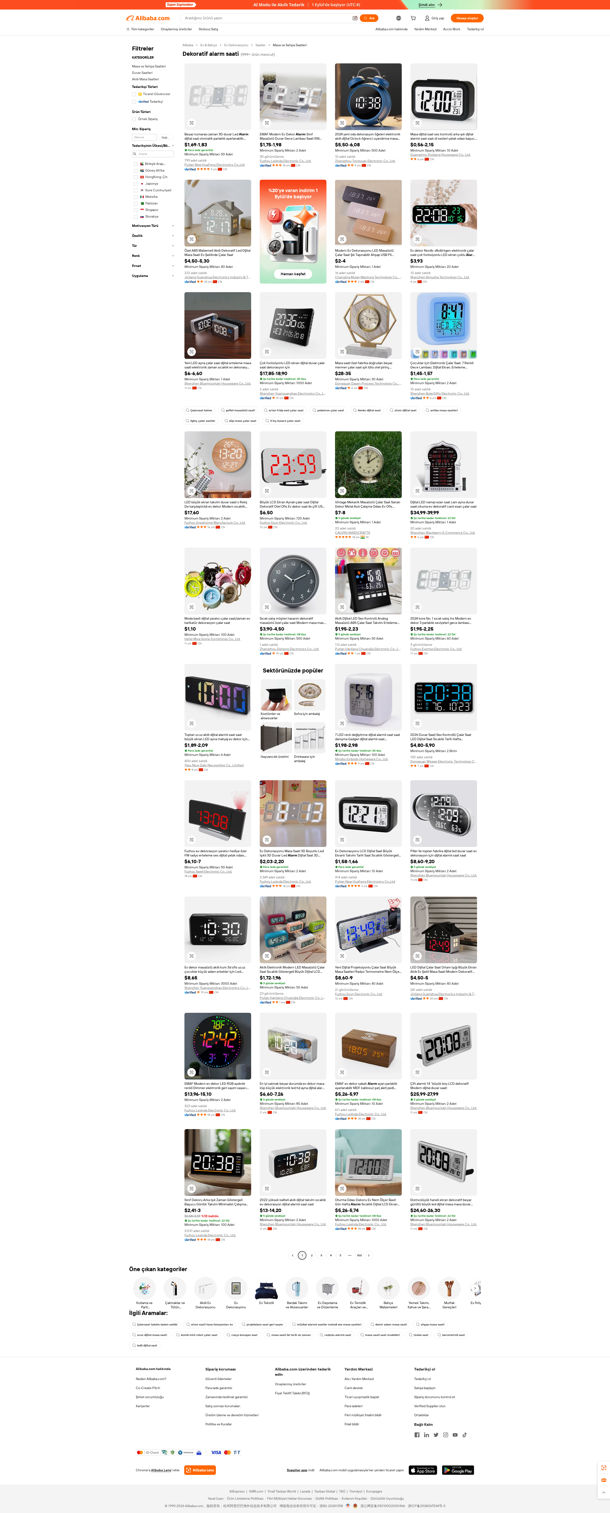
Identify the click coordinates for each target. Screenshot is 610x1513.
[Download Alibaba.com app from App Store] (423, 1470)
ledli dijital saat (147, 1345)
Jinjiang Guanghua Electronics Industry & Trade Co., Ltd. (217, 277)
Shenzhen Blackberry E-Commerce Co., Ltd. (442, 533)
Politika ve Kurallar (218, 1424)
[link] (604, 1468)
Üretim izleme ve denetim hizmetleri (232, 1415)
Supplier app (297, 1470)
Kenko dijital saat (369, 410)
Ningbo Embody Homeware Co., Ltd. (361, 759)
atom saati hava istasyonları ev (212, 1324)
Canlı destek (354, 1388)
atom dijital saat (406, 410)
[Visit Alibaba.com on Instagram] (445, 1435)
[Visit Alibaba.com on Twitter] (436, 1435)
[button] (355, 18)
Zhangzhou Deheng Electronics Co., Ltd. (289, 649)
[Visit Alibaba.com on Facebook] (417, 1435)
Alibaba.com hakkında (153, 1369)
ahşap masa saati (432, 1324)
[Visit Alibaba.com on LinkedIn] (426, 1435)
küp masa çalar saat (242, 421)
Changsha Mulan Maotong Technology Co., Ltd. (368, 277)
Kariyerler (143, 1406)
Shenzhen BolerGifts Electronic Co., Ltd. (439, 393)
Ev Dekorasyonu (236, 45)
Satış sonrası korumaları (222, 1406)
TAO (342, 1491)
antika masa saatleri (444, 410)
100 (359, 1255)
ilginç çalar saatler (202, 421)
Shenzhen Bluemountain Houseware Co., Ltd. (217, 383)
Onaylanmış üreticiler (290, 1384)
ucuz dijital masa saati (152, 1335)
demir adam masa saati (391, 1324)
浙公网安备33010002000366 (383, 1506)
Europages (374, 1491)
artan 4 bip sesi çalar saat (286, 410)
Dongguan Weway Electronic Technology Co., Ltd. (443, 761)
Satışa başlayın (425, 1388)
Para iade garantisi (218, 1388)
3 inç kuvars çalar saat (285, 421)
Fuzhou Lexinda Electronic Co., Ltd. (285, 161)
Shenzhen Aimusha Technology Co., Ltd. (439, 277)
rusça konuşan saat (244, 1335)
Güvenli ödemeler (218, 1379)
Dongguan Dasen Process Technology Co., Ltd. (368, 383)
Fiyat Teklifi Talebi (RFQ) (292, 1393)
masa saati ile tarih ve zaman (291, 1335)
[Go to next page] (369, 1255)
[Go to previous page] (292, 1255)
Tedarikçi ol (422, 1379)
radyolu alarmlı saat (338, 1335)
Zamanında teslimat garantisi (226, 1397)
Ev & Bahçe (208, 45)
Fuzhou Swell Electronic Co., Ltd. (208, 871)
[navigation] (153, 651)
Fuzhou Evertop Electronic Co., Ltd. (436, 649)
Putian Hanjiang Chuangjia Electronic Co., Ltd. (368, 649)
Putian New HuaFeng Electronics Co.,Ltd (214, 165)
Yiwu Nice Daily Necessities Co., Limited (214, 765)
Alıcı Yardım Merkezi (359, 1379)
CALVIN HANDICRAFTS (352, 533)
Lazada (305, 1491)
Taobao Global (324, 1491)
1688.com (256, 1491)
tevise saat (421, 1335)
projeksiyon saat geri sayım (265, 1324)
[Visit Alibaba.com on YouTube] (455, 1435)
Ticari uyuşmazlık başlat (362, 1397)
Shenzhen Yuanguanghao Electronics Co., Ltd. (293, 393)
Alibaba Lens (161, 1470)
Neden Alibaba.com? (151, 1379)
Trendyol (355, 1491)
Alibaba (188, 45)
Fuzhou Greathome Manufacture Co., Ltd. (214, 523)
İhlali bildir (352, 1424)
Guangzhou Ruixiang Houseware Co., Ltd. (440, 155)
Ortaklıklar (421, 1415)
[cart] (414, 19)
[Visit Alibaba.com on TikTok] (465, 1435)
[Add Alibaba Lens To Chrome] (200, 1470)
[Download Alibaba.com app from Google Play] (458, 1470)
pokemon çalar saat (330, 410)
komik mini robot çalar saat (199, 1335)
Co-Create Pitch (148, 1388)
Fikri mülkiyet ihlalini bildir (363, 1415)
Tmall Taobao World (281, 1491)
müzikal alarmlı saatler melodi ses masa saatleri (329, 1324)
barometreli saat (453, 1335)
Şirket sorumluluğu (150, 1397)
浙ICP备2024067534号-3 (426, 1506)
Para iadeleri (353, 1406)
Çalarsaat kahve (201, 410)
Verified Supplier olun (430, 1406)
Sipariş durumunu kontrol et (434, 1397)
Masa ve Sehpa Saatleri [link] (290, 45)
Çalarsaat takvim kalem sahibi (157, 1324)
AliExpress (237, 1491)
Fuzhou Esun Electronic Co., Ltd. (283, 523)
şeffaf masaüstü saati (240, 410)
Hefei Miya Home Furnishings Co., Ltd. (212, 639)
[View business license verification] (348, 1505)
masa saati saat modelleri (382, 1335)
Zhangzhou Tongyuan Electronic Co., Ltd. (365, 161)
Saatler (260, 45)
